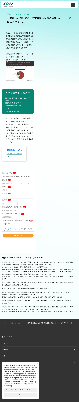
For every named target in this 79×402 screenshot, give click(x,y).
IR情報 (4, 356)
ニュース (5, 343)
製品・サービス (7, 337)
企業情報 (5, 350)
